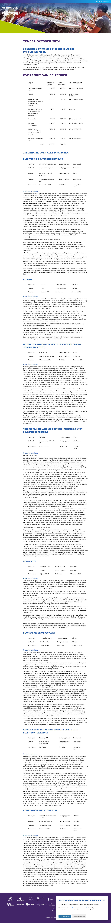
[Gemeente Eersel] (50, 901)
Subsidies (88, 11)
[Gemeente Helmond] (20, 906)
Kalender (102, 11)
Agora (97, 1)
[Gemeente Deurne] (20, 901)
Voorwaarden (49, 917)
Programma (80, 11)
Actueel (95, 11)
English (102, 1)
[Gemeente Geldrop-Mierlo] (10, 906)
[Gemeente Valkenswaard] (30, 901)
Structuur (71, 11)
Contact (107, 1)
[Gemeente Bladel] (40, 901)
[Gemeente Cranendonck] (40, 906)
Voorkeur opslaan (65, 916)
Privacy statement (79, 916)
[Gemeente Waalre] (50, 906)
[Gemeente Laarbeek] (55, 912)
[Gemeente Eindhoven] (30, 906)
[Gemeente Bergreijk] (10, 901)
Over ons (63, 11)
